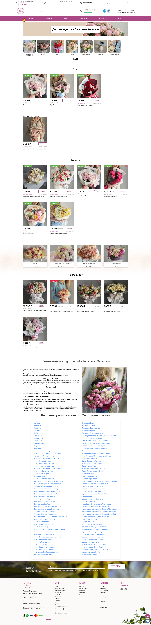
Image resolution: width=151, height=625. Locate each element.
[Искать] (35, 11)
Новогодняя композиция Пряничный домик (99, 512)
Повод (119, 18)
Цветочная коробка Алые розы (94, 446)
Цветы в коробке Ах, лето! (44, 534)
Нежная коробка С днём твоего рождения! (50, 517)
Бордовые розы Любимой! (92, 438)
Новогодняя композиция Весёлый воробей (99, 514)
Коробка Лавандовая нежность (46, 486)
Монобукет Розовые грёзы (44, 456)
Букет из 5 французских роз (93, 534)
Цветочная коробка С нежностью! (47, 491)
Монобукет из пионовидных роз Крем (48, 469)
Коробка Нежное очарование (45, 514)
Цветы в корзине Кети (90, 542)
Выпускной (103, 605)
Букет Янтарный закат (42, 461)
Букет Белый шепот (89, 522)
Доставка (114, 2)
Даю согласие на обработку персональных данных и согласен (74, 570)
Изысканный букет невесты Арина (95, 544)
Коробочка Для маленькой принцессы (97, 504)
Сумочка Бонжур (88, 496)
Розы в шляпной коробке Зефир (46, 489)
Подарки (102, 18)
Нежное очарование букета (44, 519)
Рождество (103, 607)
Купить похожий (41, 100)
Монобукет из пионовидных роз (46, 458)
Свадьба (49, 18)
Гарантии (121, 2)
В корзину (96, 100)
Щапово (37, 423)
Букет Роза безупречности (44, 544)
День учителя (104, 595)
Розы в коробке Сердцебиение (46, 552)
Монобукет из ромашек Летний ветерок (49, 529)
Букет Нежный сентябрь (91, 491)
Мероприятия (59, 588)
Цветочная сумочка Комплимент (95, 484)
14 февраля (103, 588)
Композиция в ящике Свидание (94, 527)
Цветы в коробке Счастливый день (47, 506)
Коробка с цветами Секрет (44, 512)
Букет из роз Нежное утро (44, 466)
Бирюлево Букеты (89, 431)
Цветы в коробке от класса (92, 537)
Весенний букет (40, 476)
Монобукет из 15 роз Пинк (92, 547)
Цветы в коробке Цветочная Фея (46, 494)
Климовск (37, 431)
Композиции (84, 18)
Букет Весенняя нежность (44, 479)
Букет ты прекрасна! (90, 479)
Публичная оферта (61, 609)
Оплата (97, 2)
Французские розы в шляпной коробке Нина (99, 436)
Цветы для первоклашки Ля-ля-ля (95, 506)
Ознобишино (39, 443)
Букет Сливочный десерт (92, 461)
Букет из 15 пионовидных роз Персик (48, 451)
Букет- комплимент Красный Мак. (95, 494)
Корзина (132, 10)
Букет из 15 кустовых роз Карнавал (47, 453)
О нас (108, 2)
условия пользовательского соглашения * (66, 573)
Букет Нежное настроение (44, 549)
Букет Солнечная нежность (44, 547)
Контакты (132, 2)
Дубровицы (38, 438)
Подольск (37, 425)
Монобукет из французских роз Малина (97, 453)
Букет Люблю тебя (89, 458)
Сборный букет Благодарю (92, 486)
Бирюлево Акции (88, 425)
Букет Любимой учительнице (93, 469)
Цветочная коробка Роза (91, 552)
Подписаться (116, 566)
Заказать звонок (88, 12)
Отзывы (103, 2)
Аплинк (48, 620)
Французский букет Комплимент (95, 549)
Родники (37, 446)
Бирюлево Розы (88, 423)
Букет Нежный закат (90, 466)
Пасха (101, 599)
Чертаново (38, 448)
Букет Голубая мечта (90, 519)
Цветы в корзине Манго (43, 555)
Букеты (66, 18)
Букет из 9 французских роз (93, 532)
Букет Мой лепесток (42, 542)
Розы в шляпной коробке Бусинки (95, 441)
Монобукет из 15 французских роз (95, 529)
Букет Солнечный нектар (43, 524)
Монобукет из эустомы (43, 532)
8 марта (102, 586)
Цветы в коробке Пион (42, 504)
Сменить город (22, 4)
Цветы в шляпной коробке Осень (46, 509)
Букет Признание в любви (44, 463)
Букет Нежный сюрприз (43, 539)
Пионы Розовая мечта (90, 501)
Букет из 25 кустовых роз (43, 471)
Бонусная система (61, 613)
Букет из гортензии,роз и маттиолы (96, 517)
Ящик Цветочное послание (92, 524)
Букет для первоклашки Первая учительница (99, 481)
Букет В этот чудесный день (93, 471)
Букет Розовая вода (41, 522)
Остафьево (38, 436)
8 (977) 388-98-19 (90, 10)
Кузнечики (38, 428)
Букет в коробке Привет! (43, 499)
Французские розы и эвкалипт (94, 451)
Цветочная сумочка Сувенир (93, 489)
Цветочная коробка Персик (44, 496)
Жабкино (37, 433)
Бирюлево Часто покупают (92, 433)
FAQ (126, 2)
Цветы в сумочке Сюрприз (92, 499)
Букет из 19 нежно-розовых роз (94, 448)
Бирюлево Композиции (91, 428)
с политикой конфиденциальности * (89, 570)
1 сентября (31, 18)
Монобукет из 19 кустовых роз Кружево (97, 456)
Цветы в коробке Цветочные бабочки (48, 481)
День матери (104, 590)
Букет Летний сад (41, 527)
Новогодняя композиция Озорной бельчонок (99, 509)
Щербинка (38, 441)
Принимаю (63, 573)
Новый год (103, 597)
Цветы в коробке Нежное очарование (97, 443)
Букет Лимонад (88, 474)
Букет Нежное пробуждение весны (47, 537)
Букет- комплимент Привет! (93, 539)
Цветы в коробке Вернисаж (44, 501)
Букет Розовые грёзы (42, 474)
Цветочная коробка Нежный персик (48, 484)
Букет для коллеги (89, 476)
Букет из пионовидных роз (92, 463)
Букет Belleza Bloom (90, 555)
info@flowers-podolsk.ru (31, 603)
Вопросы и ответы (61, 603)
